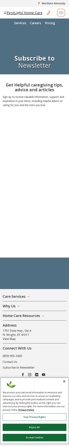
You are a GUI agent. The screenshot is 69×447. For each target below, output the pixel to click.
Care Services (14, 296)
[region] (34, 410)
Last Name (10, 143)
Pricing (50, 23)
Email (7, 160)
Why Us (9, 306)
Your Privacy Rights (34, 417)
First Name (11, 127)
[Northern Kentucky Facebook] (23, 374)
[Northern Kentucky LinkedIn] (36, 374)
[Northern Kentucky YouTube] (43, 374)
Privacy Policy (26, 409)
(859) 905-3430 (12, 356)
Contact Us (10, 362)
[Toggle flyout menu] (61, 13)
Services (20, 23)
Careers (35, 23)
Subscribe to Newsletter (19, 367)
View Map (9, 339)
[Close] (64, 381)
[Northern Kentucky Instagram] (30, 374)
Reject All (34, 427)
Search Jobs (18, 247)
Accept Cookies (34, 437)
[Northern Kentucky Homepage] (23, 13)
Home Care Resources (21, 315)
